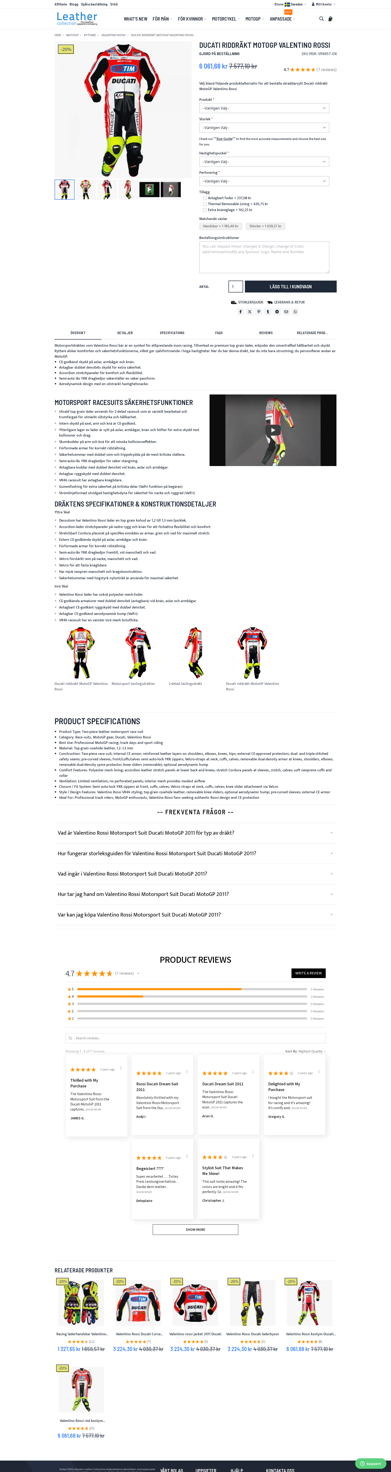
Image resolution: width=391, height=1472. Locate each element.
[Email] (286, 311)
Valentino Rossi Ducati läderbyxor (252, 1334)
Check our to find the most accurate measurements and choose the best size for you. (262, 141)
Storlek (204, 119)
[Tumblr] (268, 311)
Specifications (172, 332)
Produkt (205, 100)
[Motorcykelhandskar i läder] (81, 1303)
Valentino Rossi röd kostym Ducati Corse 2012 (81, 1423)
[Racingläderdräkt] (309, 1303)
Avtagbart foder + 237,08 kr (229, 198)
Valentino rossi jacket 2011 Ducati (195, 1334)
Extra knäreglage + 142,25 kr (230, 210)
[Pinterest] (258, 311)
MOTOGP (72, 35)
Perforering (208, 173)
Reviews (266, 332)
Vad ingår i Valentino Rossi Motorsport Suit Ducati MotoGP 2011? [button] (132, 874)
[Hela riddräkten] (81, 1389)
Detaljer (125, 332)
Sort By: (291, 1051)
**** (224, 139)
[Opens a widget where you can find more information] (370, 1464)
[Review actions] (121, 1068)
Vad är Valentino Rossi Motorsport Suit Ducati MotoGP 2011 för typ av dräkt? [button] (146, 833)
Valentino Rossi (113, 35)
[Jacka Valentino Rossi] (195, 1303)
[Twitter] (249, 311)
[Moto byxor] (252, 1303)
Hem (58, 35)
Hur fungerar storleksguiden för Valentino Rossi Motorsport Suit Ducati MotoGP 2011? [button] (157, 853)
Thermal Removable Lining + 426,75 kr (238, 204)
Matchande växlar (213, 219)
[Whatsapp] (295, 311)
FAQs (219, 332)
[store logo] (77, 19)
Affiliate (61, 4)
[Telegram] (277, 311)
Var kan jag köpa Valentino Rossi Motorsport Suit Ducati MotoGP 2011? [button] (139, 915)
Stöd (114, 4)
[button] (291, 4)
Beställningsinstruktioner (219, 238)
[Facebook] (240, 311)
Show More (94, 1109)
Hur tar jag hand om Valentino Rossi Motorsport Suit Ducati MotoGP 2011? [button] (143, 894)
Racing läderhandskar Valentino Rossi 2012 (81, 1337)
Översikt (78, 332)
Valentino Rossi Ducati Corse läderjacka (138, 1337)
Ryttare (90, 35)
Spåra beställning (94, 4)
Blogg (74, 4)
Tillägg (204, 192)
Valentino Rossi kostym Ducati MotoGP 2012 (309, 1337)
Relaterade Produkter (316, 332)
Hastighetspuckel (212, 153)
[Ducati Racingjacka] (138, 1303)
